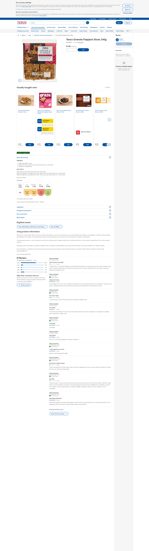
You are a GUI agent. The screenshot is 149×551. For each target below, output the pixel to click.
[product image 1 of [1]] (39, 61)
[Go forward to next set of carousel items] (109, 119)
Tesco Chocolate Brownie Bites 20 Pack (64, 111)
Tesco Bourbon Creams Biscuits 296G (82, 111)
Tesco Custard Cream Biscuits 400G (101, 111)
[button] (93, 19)
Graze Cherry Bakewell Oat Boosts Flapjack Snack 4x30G (44, 111)
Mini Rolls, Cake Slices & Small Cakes (43, 35)
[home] (18, 35)
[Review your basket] (117, 39)
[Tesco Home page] (21, 22)
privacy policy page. (26, 6)
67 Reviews (80, 42)
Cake (30, 35)
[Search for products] (87, 22)
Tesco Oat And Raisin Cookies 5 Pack (24, 111)
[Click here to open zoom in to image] (19, 80)
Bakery (23, 35)
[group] (26, 119)
